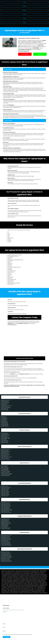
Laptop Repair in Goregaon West (26, 580)
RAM (35, 363)
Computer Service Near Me (39, 573)
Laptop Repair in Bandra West (12, 576)
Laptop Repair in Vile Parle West (12, 578)
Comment (5, 611)
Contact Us (24, 10)
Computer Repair (26, 571)
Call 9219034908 (25, 54)
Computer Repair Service (34, 571)
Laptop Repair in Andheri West (34, 579)
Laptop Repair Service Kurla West (15, 585)
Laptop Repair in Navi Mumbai (24, 575)
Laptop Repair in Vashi (6, 575)
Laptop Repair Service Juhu (13, 590)
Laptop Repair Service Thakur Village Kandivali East (35, 586)
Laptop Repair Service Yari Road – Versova (29, 587)
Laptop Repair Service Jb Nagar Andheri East (30, 585)
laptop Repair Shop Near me (37, 591)
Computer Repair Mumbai (6, 574)
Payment (24, 22)
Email (4, 627)
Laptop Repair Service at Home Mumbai (16, 584)
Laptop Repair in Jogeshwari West (13, 580)
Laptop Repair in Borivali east (30, 581)
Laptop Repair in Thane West (36, 575)
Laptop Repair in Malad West (7, 581)
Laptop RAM (5, 105)
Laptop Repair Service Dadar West (17, 589)
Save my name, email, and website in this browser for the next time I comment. (18, 634)
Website (4, 631)
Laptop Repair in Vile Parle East (37, 578)
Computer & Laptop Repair (34, 574)
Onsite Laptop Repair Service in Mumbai (31, 584)
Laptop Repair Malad (35, 570)
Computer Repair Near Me (28, 573)
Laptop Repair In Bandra (9, 571)
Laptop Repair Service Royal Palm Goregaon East (16, 586)
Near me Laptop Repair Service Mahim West (26, 590)
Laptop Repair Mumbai (16, 574)
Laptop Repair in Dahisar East (33, 582)
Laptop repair (4, 570)
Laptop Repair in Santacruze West (35, 576)
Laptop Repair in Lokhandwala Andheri (21, 579)
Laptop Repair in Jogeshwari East (38, 580)
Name (4, 623)
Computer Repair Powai (8, 573)
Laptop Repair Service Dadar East (30, 589)
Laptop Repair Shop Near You (25, 591)
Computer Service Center (18, 573)
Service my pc (11, 579)
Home (24, 2)
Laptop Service (18, 570)
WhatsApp (40, 54)
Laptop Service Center (25, 574)
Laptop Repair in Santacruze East (25, 578)
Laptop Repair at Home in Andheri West (25, 592)
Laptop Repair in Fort (14, 575)
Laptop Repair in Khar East (23, 576)
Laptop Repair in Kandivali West (9, 582)
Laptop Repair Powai (19, 571)
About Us (24, 6)
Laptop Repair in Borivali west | (22, 582)
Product (24, 18)
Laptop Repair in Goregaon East (18, 581)
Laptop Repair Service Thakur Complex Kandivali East (11, 587)
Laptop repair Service (11, 570)
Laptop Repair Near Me (26, 570)
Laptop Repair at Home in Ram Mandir (40, 592)
